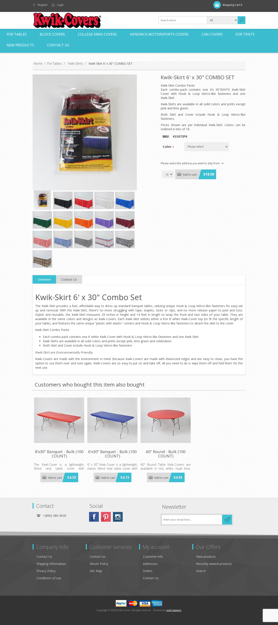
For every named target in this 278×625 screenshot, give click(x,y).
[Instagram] (118, 517)
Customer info (153, 556)
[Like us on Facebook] (94, 517)
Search (241, 20)
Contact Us (58, 45)
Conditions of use (48, 578)
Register (43, 5)
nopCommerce (173, 610)
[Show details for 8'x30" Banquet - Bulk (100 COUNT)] (59, 420)
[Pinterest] (106, 517)
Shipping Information (51, 564)
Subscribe (227, 520)
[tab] (44, 279)
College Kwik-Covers (97, 34)
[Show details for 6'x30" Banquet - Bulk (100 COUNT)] (112, 420)
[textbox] (183, 20)
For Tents (245, 34)
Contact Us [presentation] (69, 279)
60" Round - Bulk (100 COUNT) (165, 454)
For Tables (17, 34)
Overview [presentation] (44, 279)
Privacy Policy (46, 571)
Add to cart (190, 174)
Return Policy (99, 564)
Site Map (96, 571)
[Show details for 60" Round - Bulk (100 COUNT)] (166, 420)
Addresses (150, 564)
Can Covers (212, 34)
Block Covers (52, 34)
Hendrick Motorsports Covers (159, 34)
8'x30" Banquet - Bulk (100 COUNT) (59, 454)
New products (20, 45)
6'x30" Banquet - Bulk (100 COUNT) (112, 454)
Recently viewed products (214, 564)
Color (167, 146)
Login (60, 5)
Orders (147, 571)
